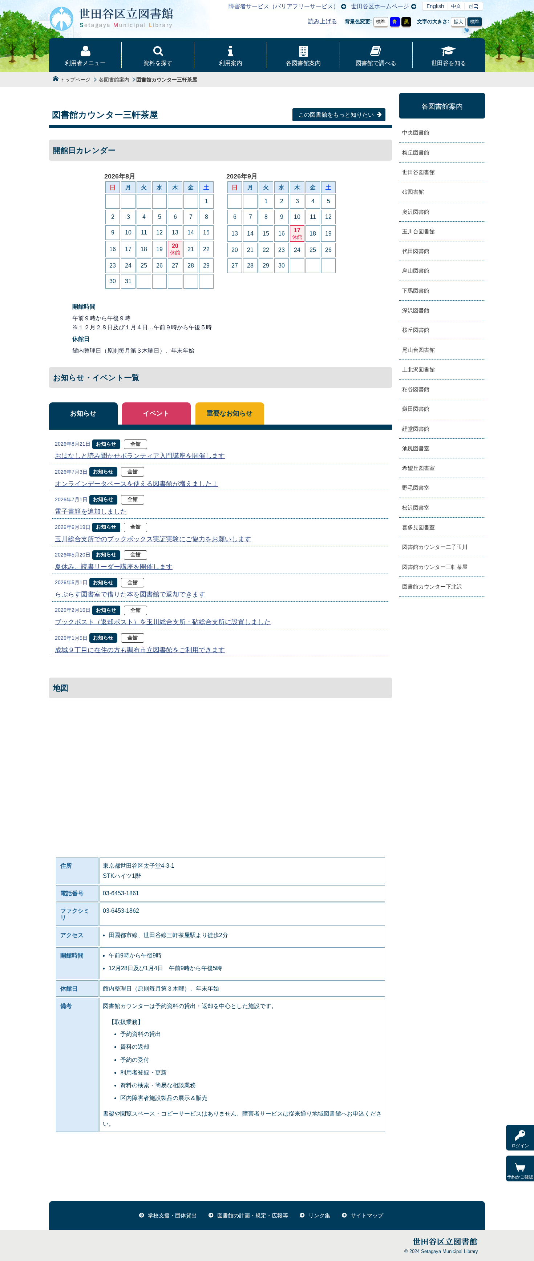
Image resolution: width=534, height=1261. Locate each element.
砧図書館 (413, 192)
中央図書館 (415, 132)
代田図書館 (415, 251)
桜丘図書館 (415, 330)
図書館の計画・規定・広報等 (252, 1215)
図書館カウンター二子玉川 (435, 547)
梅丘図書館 (415, 152)
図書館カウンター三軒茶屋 (435, 567)
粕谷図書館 (415, 389)
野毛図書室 (415, 488)
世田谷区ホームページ (380, 6)
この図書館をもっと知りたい (336, 115)
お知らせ (83, 413)
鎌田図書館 (415, 409)
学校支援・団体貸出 (172, 1215)
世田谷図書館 (418, 172)
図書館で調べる (376, 63)
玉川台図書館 (418, 231)
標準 (380, 21)
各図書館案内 (303, 63)
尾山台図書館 (418, 350)
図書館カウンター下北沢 (432, 586)
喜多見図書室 (418, 527)
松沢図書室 (415, 508)
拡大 (458, 21)
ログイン (520, 1145)
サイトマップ (367, 1215)
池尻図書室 (415, 448)
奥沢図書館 (415, 212)
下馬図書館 (415, 291)
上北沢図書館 (418, 369)
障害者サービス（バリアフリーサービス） (283, 6)
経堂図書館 (415, 429)
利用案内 (230, 63)
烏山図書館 (415, 271)
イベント (156, 413)
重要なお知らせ (229, 413)
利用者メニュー (85, 63)
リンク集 (319, 1215)
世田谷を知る (448, 63)
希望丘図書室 (418, 468)
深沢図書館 (415, 310)
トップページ (75, 80)
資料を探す (158, 63)
